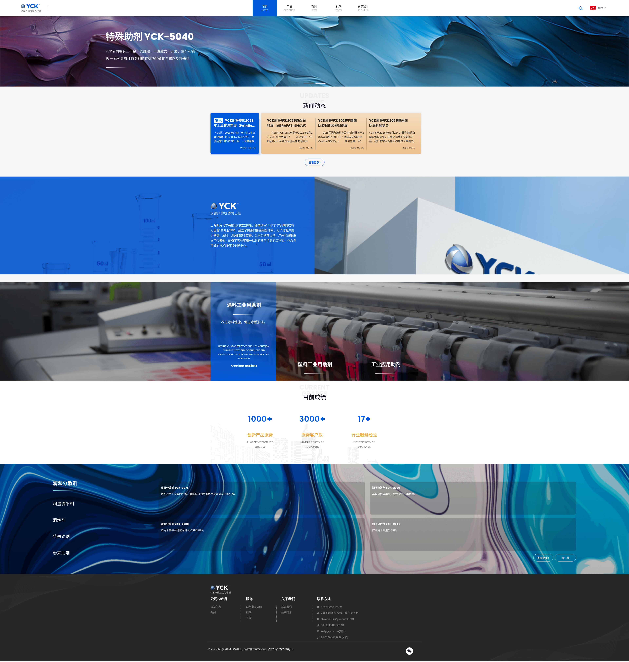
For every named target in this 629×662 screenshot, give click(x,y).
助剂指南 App (254, 608)
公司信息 (215, 608)
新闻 (213, 613)
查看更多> (315, 163)
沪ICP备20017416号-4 (280, 650)
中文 (600, 8)
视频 (248, 613)
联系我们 (286, 608)
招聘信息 (286, 613)
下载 (248, 619)
